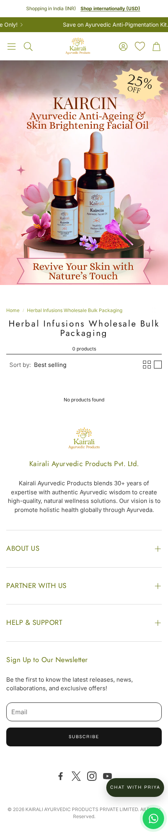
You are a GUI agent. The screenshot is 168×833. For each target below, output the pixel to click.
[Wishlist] (140, 46)
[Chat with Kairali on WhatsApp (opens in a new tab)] (153, 818)
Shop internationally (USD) (110, 8)
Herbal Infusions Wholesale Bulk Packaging (74, 310)
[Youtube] (107, 776)
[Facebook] (60, 776)
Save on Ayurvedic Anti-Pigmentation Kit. (107, 24)
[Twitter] (76, 776)
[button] (11, 46)
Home (13, 310)
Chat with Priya (135, 787)
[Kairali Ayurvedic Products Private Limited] (84, 439)
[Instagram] (92, 776)
